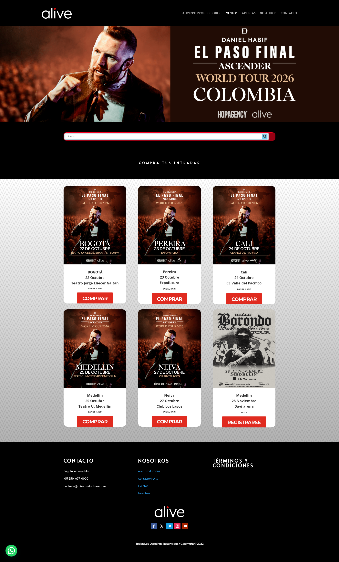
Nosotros (268, 13)
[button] (11, 551)
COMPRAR (95, 298)
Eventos (231, 13)
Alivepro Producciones (201, 13)
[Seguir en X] (162, 526)
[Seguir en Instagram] (177, 526)
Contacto (289, 13)
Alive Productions (149, 471)
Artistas (249, 13)
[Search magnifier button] (265, 136)
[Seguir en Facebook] (154, 526)
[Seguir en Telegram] (169, 526)
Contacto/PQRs (148, 478)
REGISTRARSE (244, 422)
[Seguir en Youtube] (185, 526)
